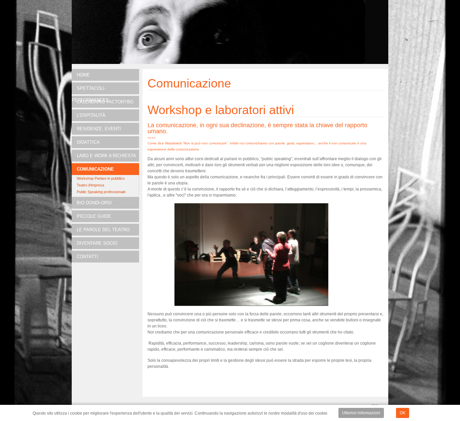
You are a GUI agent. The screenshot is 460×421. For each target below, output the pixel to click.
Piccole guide (94, 216)
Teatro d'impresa (90, 185)
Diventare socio (97, 243)
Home (83, 74)
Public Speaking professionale (101, 192)
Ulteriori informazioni (361, 413)
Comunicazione (95, 169)
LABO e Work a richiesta (106, 155)
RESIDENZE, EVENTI (99, 128)
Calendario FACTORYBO (105, 101)
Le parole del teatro (103, 229)
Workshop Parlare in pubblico (101, 178)
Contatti (87, 256)
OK (402, 413)
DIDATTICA (88, 142)
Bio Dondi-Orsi (94, 202)
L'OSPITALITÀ (91, 115)
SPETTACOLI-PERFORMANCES (90, 90)
